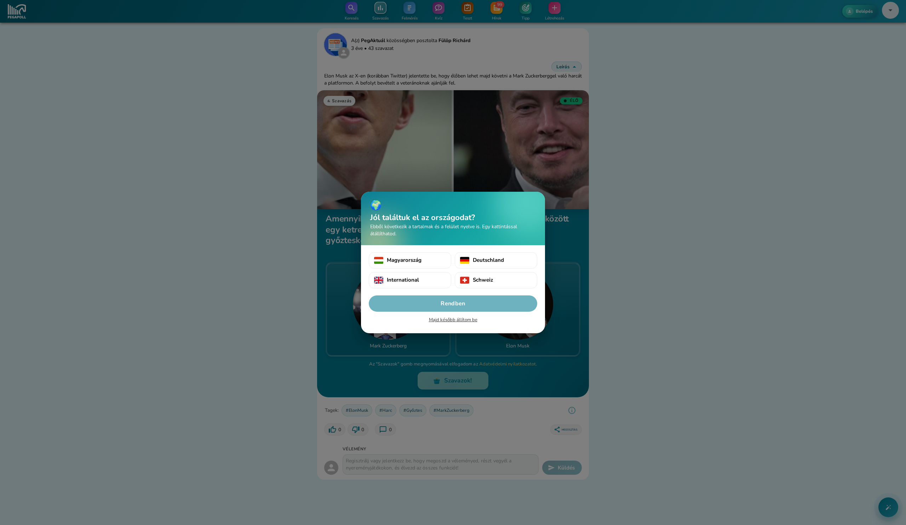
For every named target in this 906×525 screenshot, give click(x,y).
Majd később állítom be (453, 320)
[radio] (410, 260)
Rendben (453, 303)
